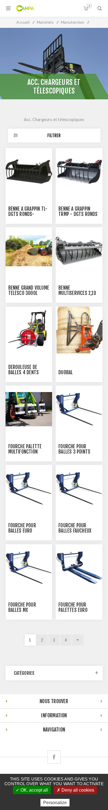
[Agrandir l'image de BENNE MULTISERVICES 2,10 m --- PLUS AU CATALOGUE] (79, 250)
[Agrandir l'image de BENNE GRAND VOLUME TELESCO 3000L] (29, 250)
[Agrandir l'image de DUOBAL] (79, 330)
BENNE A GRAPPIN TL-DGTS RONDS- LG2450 (28, 214)
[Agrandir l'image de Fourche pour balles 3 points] (79, 409)
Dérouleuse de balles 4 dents (23, 369)
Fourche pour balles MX (22, 607)
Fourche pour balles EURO (22, 528)
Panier (89, 6)
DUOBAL (65, 372)
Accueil (22, 22)
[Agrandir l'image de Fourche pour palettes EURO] (79, 567)
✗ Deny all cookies (75, 790)
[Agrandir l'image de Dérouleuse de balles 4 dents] (29, 330)
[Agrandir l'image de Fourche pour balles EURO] (29, 488)
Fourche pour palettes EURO (73, 607)
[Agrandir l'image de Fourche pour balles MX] (29, 567)
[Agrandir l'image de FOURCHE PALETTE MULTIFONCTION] (29, 409)
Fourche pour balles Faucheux (74, 528)
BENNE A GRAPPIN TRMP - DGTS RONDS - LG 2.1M (77, 214)
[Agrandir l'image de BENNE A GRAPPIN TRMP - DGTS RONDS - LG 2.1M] (79, 171)
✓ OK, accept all (32, 790)
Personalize (55, 802)
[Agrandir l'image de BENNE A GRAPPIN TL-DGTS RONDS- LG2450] (29, 171)
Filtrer (54, 135)
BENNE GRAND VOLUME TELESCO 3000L (28, 290)
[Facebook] (54, 757)
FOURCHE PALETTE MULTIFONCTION (25, 449)
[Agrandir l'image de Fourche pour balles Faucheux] (79, 488)
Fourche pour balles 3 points (74, 449)
